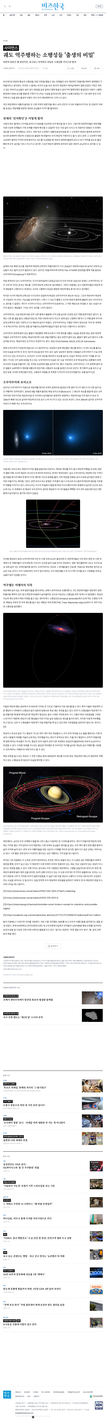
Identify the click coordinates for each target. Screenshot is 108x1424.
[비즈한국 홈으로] (53, 6)
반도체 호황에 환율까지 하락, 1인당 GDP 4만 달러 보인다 (32, 1288)
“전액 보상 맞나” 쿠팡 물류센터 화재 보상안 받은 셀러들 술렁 (33, 1304)
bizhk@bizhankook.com (24, 1413)
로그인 (99, 6)
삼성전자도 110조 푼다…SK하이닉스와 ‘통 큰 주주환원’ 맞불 (21, 1166)
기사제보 (35, 1392)
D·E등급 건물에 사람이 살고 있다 (19, 1323)
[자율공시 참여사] (99, 1405)
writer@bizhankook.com (12, 969)
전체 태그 (37, 1396)
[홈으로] (7, 1395)
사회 (77, 15)
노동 (53, 15)
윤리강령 (27, 1392)
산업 (21, 15)
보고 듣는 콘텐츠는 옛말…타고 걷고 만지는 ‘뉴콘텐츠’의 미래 (33, 1254)
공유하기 (54, 946)
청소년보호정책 (88, 1392)
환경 (85, 15)
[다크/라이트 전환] (5, 6)
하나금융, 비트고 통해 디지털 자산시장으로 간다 (27, 1218)
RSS (28, 1396)
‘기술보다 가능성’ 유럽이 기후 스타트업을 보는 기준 (29, 1184)
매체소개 (18, 1392)
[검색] (10, 6)
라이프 (101, 15)
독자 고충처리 (45, 1392)
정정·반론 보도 (19, 1396)
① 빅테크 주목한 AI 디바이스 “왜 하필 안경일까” (28, 1202)
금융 (28, 15)
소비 (60, 15)
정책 (45, 15)
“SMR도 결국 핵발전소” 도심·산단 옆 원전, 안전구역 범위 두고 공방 (37, 1236)
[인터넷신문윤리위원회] (96, 1396)
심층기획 (12, 15)
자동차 (69, 15)
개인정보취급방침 (58, 1392)
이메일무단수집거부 (73, 1392)
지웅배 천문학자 (9, 68)
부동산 (37, 15)
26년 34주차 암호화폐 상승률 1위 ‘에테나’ (24, 1273)
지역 (92, 15)
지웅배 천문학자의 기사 (11, 988)
